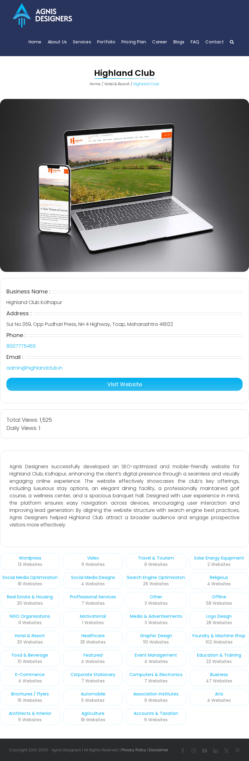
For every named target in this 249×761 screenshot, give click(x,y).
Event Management (156, 655)
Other (156, 597)
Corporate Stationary (92, 674)
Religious (219, 577)
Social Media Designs (93, 577)
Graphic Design (156, 636)
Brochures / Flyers (30, 694)
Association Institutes (156, 694)
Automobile (93, 694)
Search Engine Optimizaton (156, 577)
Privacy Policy (133, 750)
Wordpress (30, 558)
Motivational (93, 616)
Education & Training (219, 655)
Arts (219, 694)
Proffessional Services (93, 597)
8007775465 (21, 346)
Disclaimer (158, 750)
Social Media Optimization (30, 577)
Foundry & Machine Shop (219, 636)
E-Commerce (30, 674)
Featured (93, 655)
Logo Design (219, 616)
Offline (219, 597)
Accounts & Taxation (156, 713)
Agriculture (92, 713)
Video (93, 558)
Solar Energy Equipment (219, 558)
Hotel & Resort (30, 636)
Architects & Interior (30, 713)
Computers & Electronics (155, 674)
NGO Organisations (30, 616)
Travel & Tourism (156, 558)
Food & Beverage (30, 655)
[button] (232, 42)
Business (219, 674)
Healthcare (93, 636)
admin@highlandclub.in (34, 367)
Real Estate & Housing (30, 597)
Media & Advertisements (156, 616)
